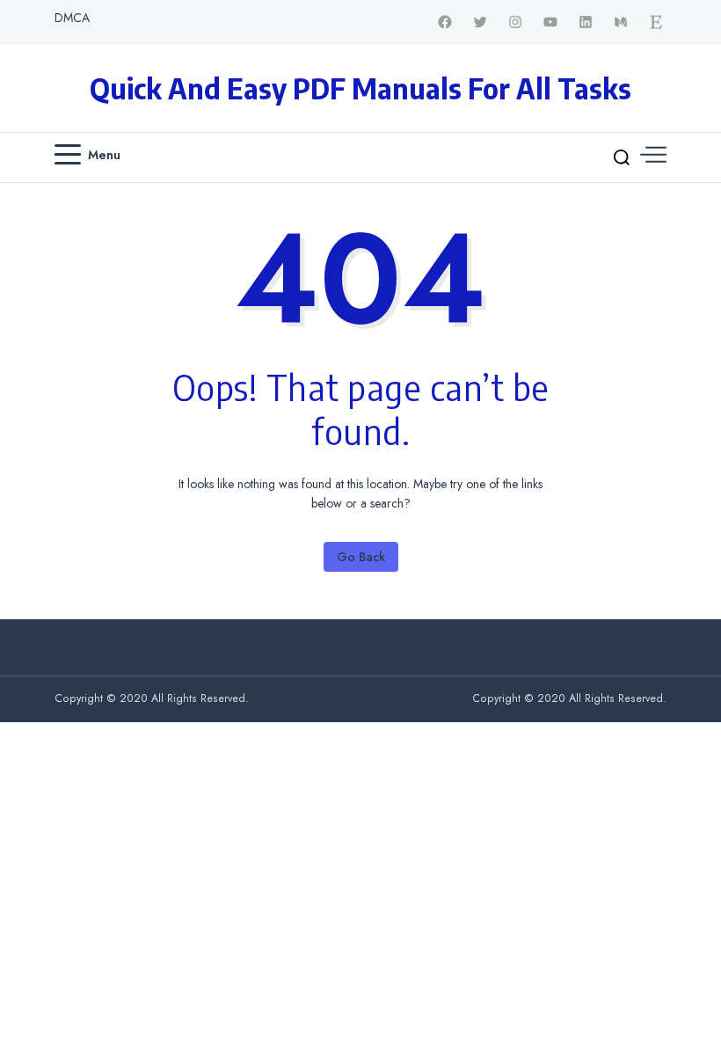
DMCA (72, 17)
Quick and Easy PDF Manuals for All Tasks (360, 88)
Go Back (361, 557)
